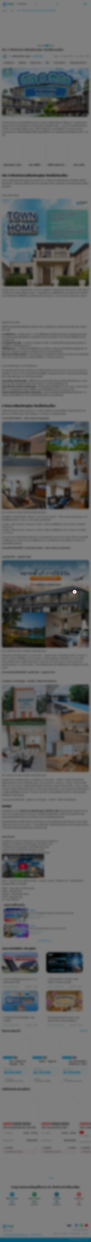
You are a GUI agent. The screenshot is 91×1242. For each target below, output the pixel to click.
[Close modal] (75, 592)
